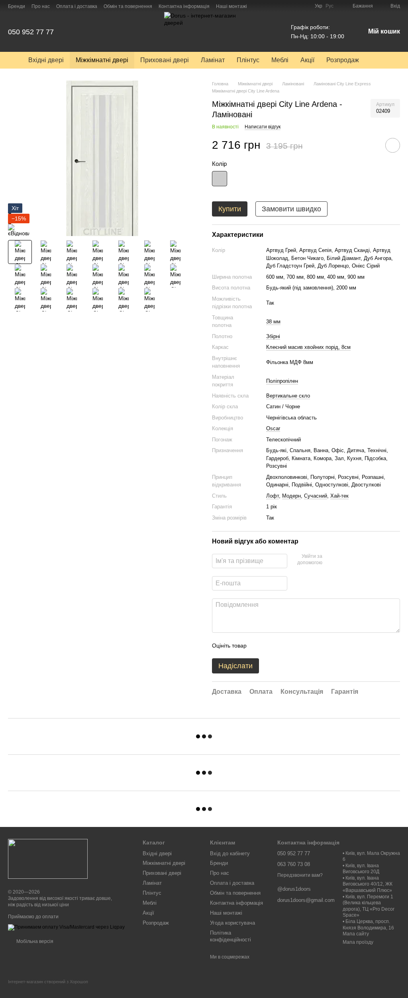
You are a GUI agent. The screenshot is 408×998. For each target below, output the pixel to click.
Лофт (272, 496)
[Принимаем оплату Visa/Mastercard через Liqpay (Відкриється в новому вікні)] (66, 927)
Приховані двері (164, 60)
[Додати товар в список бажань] (392, 145)
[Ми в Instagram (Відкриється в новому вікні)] (294, 6)
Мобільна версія (34, 941)
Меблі (279, 60)
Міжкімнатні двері (102, 60)
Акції (307, 60)
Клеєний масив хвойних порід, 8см (308, 347)
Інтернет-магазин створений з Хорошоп (48, 981)
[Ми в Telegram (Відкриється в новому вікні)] (303, 6)
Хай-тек (339, 496)
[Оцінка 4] (298, 645)
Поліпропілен (282, 381)
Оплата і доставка (76, 6)
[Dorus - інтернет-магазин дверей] (48, 858)
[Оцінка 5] (310, 645)
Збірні (273, 336)
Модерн (291, 496)
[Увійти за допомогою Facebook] (331, 560)
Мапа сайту (356, 934)
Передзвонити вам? (300, 875)
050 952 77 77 (31, 31)
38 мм (273, 322)
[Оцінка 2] (272, 645)
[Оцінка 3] (285, 645)
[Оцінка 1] (259, 645)
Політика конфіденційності (230, 936)
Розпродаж (342, 60)
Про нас (40, 6)
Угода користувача (232, 923)
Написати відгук (262, 127)
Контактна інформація (184, 6)
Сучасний (315, 496)
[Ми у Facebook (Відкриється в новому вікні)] (284, 6)
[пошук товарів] (379, 60)
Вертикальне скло (288, 396)
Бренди (16, 6)
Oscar (273, 428)
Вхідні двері (46, 60)
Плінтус (248, 60)
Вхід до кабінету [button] (230, 853)
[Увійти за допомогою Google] (344, 560)
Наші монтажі (231, 6)
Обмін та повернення (128, 6)
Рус (329, 6)
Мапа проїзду (358, 942)
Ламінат (213, 60)
